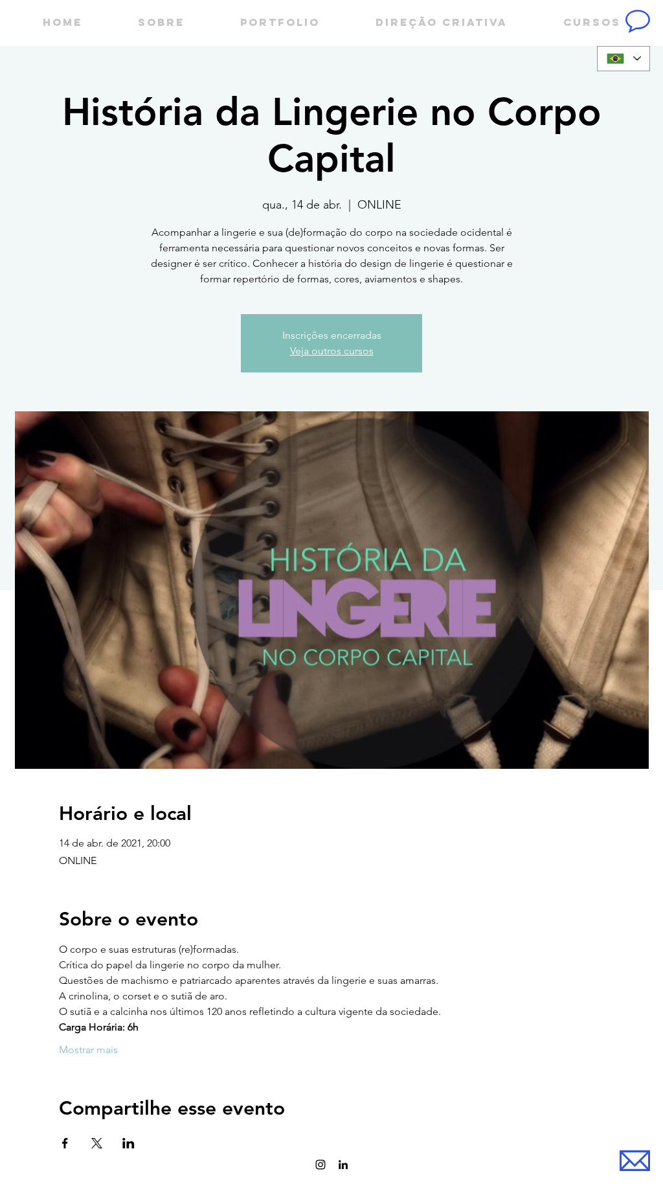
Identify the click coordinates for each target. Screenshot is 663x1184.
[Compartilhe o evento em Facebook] (65, 1143)
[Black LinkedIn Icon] (343, 1164)
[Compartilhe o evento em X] (97, 1143)
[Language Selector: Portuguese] (623, 58)
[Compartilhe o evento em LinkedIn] (128, 1143)
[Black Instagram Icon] (320, 1164)
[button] (637, 21)
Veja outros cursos (332, 351)
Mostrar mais (88, 1049)
